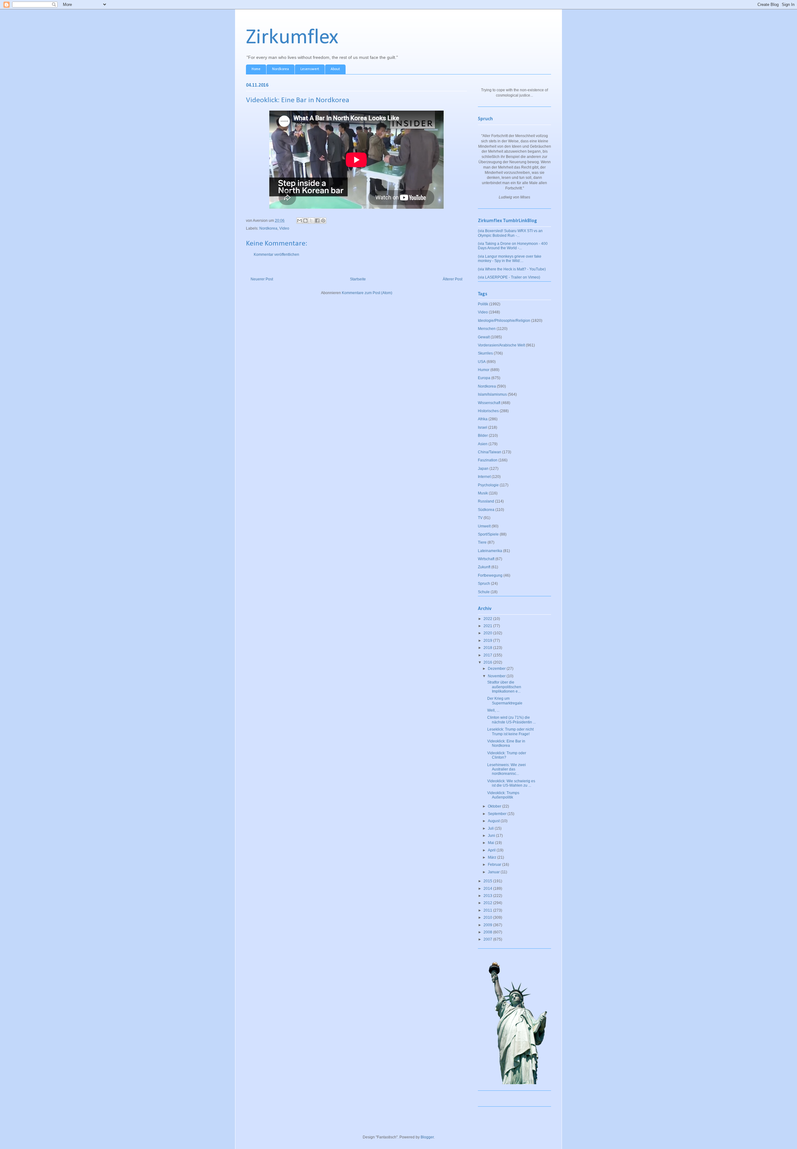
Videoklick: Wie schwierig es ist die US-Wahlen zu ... (511, 783)
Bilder (483, 435)
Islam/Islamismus (492, 394)
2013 (488, 896)
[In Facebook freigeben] (317, 220)
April (492, 850)
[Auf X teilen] (311, 220)
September (497, 814)
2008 (488, 932)
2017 (488, 655)
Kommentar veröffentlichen (276, 254)
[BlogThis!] (305, 220)
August (494, 821)
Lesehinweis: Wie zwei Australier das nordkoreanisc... (506, 769)
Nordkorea (280, 69)
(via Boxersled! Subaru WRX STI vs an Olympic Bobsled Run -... (510, 233)
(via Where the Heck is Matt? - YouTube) (512, 269)
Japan (483, 468)
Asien (483, 444)
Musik (483, 493)
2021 (488, 626)
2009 (488, 925)
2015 (488, 881)
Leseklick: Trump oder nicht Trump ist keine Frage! (510, 731)
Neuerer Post (262, 279)
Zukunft (484, 567)
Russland (486, 501)
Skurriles (485, 353)
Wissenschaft (489, 403)
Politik (483, 304)
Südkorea (486, 510)
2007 (488, 939)
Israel (482, 427)
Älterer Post (452, 279)
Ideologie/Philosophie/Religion (504, 320)
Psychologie (488, 485)
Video (284, 228)
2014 (488, 888)
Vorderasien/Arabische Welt (501, 345)
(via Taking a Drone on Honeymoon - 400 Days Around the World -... (513, 245)
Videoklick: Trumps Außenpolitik (503, 795)
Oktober (495, 806)
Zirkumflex (292, 38)
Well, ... (493, 710)
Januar (494, 872)
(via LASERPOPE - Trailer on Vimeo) (509, 277)
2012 (488, 903)
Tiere (482, 542)
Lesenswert (309, 69)
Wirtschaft (486, 559)
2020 (488, 633)
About (335, 69)
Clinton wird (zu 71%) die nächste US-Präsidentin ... (511, 719)
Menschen (487, 329)
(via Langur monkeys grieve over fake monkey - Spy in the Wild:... (509, 258)
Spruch (484, 583)
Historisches (488, 411)
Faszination (488, 460)
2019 (488, 640)
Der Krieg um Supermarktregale (504, 700)
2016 (488, 662)
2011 (488, 910)
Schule (484, 592)
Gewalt (484, 337)
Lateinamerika (490, 551)
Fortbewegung (490, 575)
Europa (484, 378)
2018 (488, 648)
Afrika (483, 419)
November (497, 676)
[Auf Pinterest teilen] (323, 220)
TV (480, 518)
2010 (488, 917)
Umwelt (484, 526)
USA (482, 362)
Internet (484, 476)
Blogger (427, 1137)
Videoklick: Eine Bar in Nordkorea (506, 743)
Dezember (497, 668)
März (492, 857)
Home (256, 69)
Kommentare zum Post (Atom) (367, 293)
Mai (491, 843)
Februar (495, 864)
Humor (483, 370)
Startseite (358, 279)
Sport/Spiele (488, 534)
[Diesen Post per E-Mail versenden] (299, 220)
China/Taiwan (489, 452)
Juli (491, 828)
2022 (488, 619)
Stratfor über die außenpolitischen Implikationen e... (504, 687)
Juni (492, 835)
